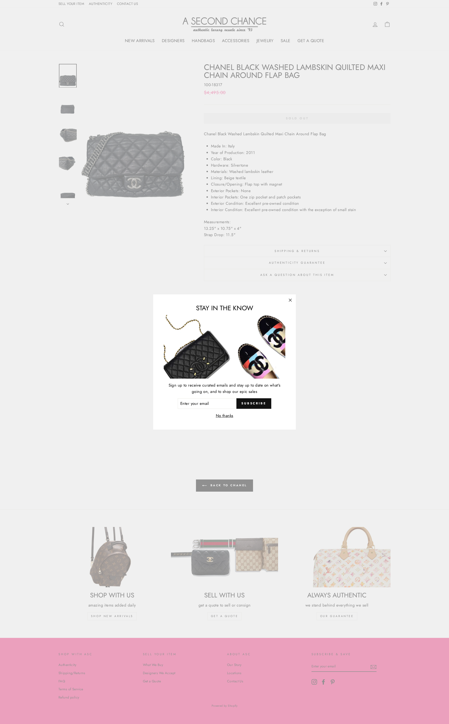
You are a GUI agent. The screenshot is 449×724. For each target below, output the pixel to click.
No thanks (224, 415)
